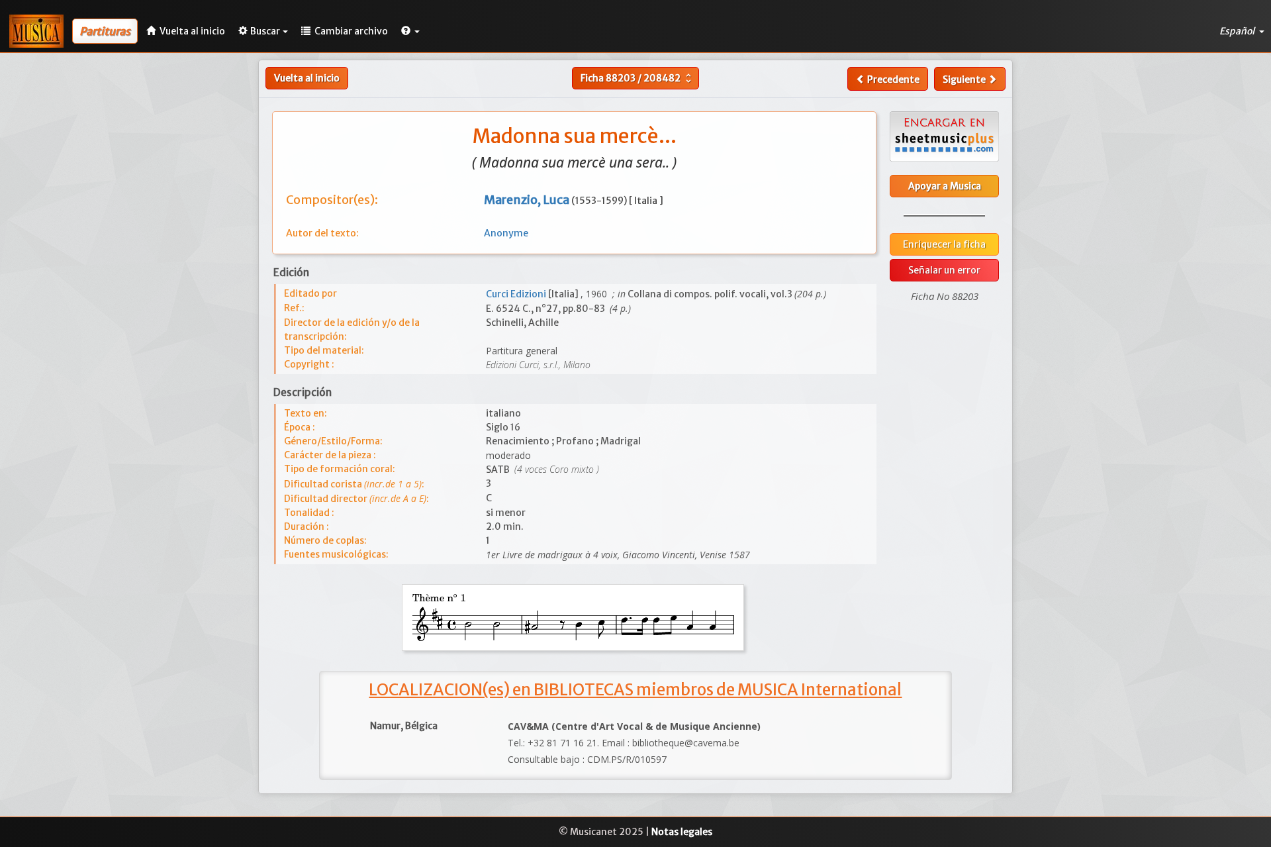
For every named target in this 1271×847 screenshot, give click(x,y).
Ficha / (637, 78)
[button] (410, 31)
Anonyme (506, 233)
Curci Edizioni (517, 294)
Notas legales (681, 832)
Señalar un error (944, 270)
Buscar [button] (265, 31)
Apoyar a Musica (944, 186)
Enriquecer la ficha (944, 244)
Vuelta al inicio (307, 78)
